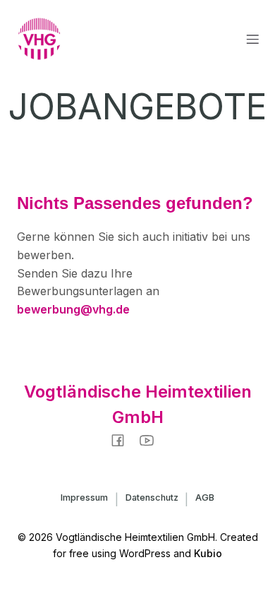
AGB (204, 497)
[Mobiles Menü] (252, 38)
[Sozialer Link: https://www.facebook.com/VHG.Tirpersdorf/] (123, 439)
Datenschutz (152, 497)
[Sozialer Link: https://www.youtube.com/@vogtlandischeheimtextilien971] (152, 439)
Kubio (208, 553)
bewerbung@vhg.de (73, 309)
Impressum (84, 497)
